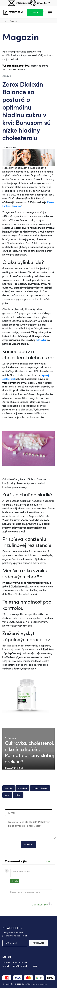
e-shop (35, 12)
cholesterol (22, 788)
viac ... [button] (36, 966)
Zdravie (13, 21)
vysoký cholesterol (40, 788)
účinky (18, 795)
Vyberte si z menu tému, (16, 65)
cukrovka (41, 340)
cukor (7, 795)
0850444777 (43, 2)
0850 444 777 (20, 962)
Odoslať (28, 844)
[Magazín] (13, 12)
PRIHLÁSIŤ (38, 942)
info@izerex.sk (23, 2)
